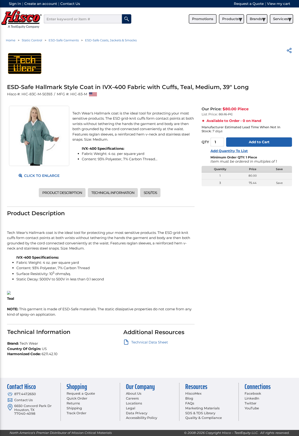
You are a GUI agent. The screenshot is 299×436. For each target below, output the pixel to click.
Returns (73, 403)
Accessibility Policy (141, 418)
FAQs (189, 403)
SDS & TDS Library (200, 413)
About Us (133, 393)
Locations (134, 403)
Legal (130, 408)
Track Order (76, 413)
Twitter (250, 403)
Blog (189, 398)
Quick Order (77, 398)
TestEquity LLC (246, 433)
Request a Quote (81, 393)
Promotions (202, 19)
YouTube (252, 408)
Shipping (74, 408)
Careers (132, 398)
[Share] (289, 51)
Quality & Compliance (203, 418)
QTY (205, 142)
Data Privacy (136, 413)
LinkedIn (252, 398)
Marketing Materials (202, 408)
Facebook (253, 393)
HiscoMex (193, 393)
